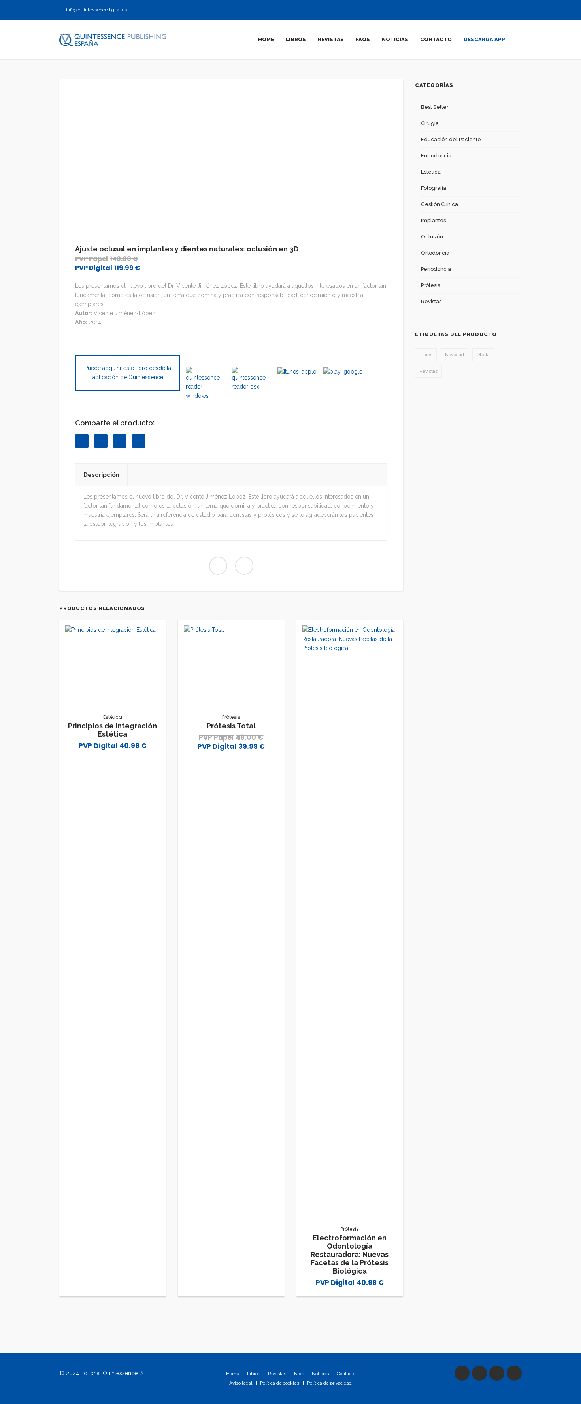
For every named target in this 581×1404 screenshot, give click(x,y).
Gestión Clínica (439, 204)
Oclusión (432, 237)
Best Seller (435, 107)
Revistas (431, 301)
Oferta (483, 354)
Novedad (454, 354)
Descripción (101, 474)
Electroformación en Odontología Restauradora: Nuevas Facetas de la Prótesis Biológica (350, 1254)
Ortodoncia (435, 253)
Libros (425, 354)
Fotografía (433, 188)
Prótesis (231, 717)
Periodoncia (436, 269)
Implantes (433, 220)
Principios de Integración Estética (112, 730)
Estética (112, 717)
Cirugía (430, 123)
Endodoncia (436, 156)
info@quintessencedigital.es (96, 10)
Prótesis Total (231, 726)
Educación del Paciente (451, 139)
